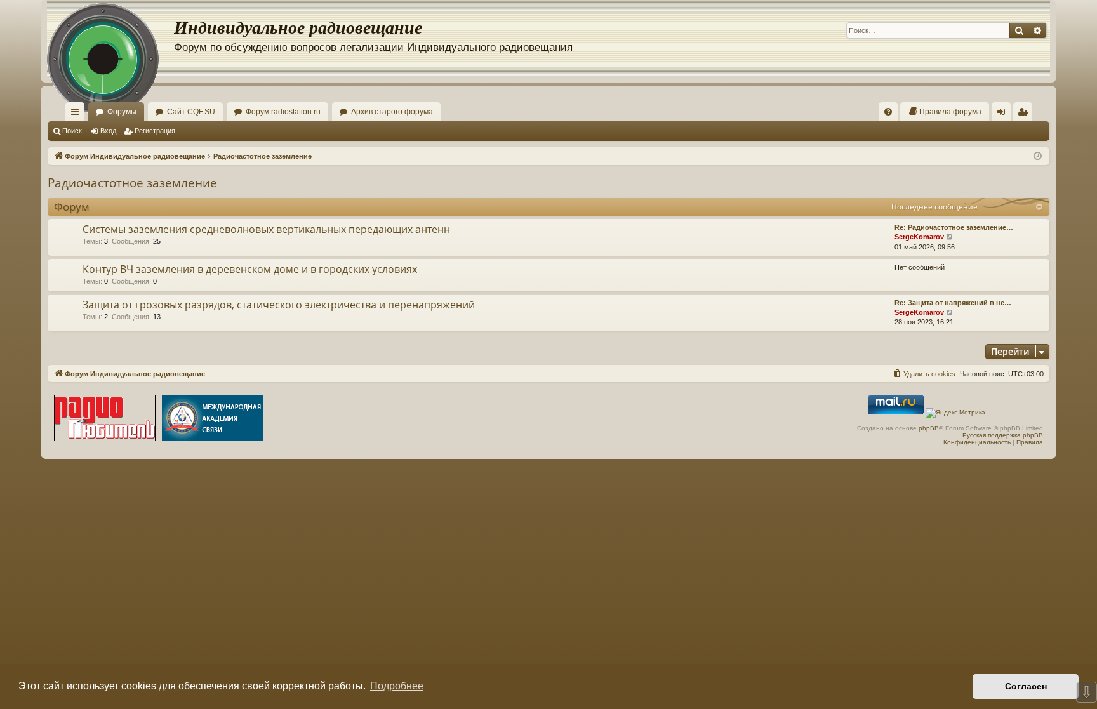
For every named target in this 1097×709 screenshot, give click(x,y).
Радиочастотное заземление (132, 183)
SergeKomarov (919, 237)
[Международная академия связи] (212, 419)
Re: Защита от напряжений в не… (952, 303)
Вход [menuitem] (1004, 114)
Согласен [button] (1026, 686)
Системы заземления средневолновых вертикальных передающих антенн (266, 229)
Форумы (121, 111)
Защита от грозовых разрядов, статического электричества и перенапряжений (279, 305)
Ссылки (77, 114)
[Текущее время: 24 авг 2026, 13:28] (1038, 156)
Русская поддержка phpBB (1002, 435)
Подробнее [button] (396, 685)
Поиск (72, 131)
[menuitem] (888, 111)
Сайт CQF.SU (191, 111)
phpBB (929, 428)
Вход (108, 131)
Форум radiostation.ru (283, 111)
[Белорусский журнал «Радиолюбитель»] (105, 419)
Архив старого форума (392, 111)
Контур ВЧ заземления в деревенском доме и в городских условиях (250, 269)
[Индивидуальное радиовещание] (110, 38)
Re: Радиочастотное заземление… (953, 227)
